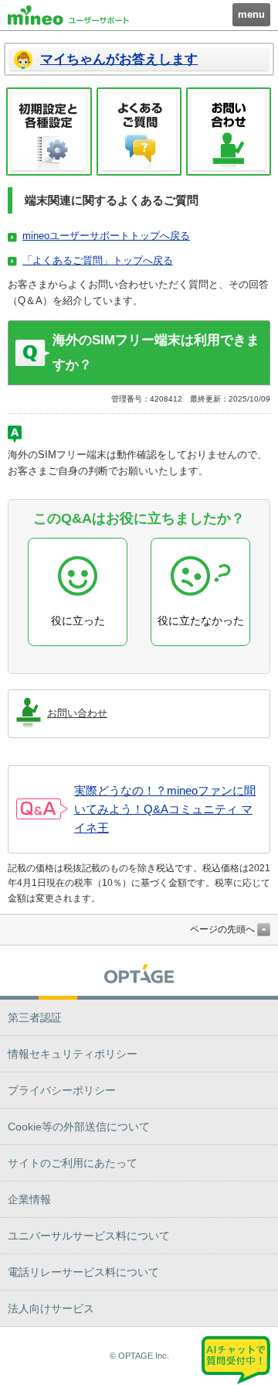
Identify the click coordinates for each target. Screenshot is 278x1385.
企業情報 (29, 1199)
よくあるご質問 (139, 131)
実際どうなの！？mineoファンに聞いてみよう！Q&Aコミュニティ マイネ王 (165, 809)
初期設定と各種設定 (49, 131)
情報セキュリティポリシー (72, 1054)
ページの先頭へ (222, 929)
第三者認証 (35, 1017)
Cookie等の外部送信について (79, 1126)
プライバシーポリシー (62, 1090)
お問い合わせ (229, 131)
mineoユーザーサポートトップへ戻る (106, 235)
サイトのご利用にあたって (72, 1163)
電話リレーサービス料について (83, 1272)
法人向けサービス (51, 1308)
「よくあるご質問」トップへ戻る (97, 260)
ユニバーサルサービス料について (89, 1235)
